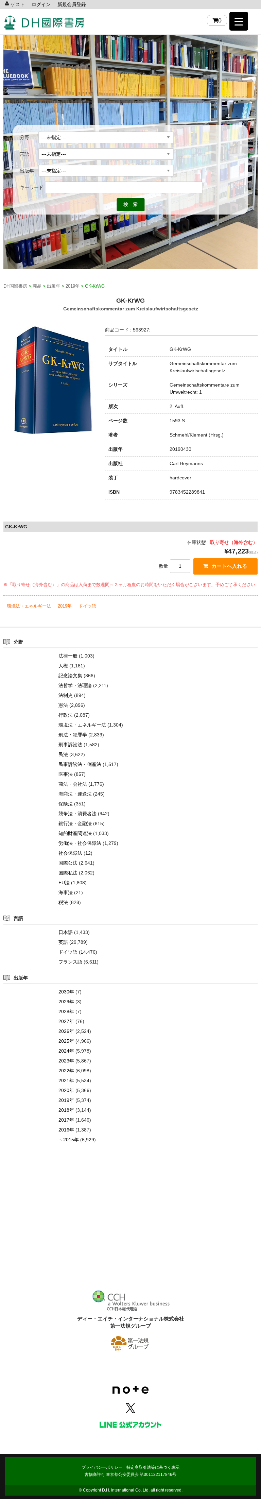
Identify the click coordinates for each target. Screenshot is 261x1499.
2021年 (66, 1080)
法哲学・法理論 (75, 685)
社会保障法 (70, 853)
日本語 (65, 932)
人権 (63, 665)
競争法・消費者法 (77, 813)
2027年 (66, 1021)
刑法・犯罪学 (72, 734)
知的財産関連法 (75, 833)
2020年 (66, 1090)
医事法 (65, 774)
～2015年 (68, 1139)
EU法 (64, 882)
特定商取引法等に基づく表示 (152, 1467)
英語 (63, 942)
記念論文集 (70, 675)
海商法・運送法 (75, 794)
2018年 (66, 1110)
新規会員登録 (71, 4)
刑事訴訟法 (70, 744)
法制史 (65, 695)
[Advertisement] (130, 1219)
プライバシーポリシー (102, 1467)
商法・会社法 (72, 784)
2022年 (66, 1070)
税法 (63, 902)
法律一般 (67, 656)
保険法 (65, 803)
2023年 (66, 1060)
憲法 (63, 705)
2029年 (66, 1001)
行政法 (65, 715)
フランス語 (70, 962)
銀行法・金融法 (75, 823)
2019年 (65, 606)
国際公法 (67, 863)
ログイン (41, 4)
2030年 (66, 991)
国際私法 (67, 872)
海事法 (65, 892)
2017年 (66, 1120)
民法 (63, 754)
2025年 (66, 1041)
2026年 (66, 1031)
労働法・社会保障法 (79, 843)
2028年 (66, 1011)
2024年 (66, 1051)
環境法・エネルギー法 (29, 606)
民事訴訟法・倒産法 (79, 764)
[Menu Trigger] (238, 21)
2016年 (66, 1129)
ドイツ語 (87, 606)
